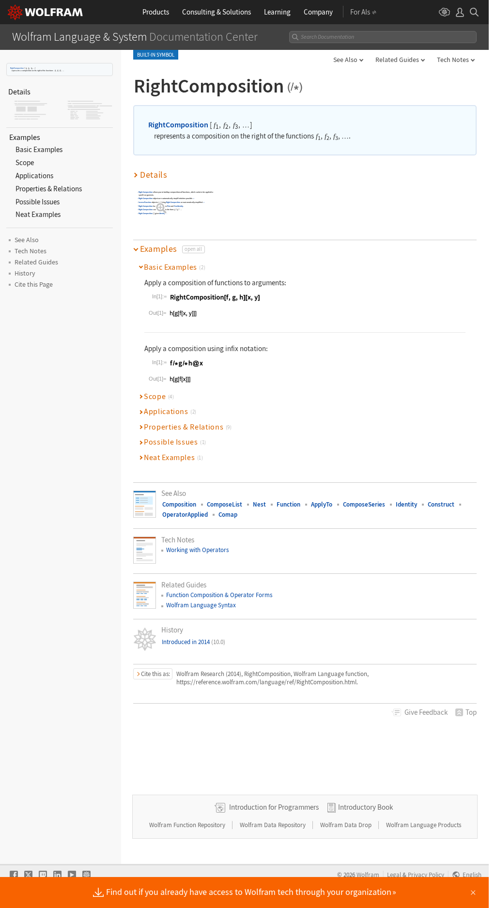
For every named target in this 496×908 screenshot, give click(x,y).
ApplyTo (321, 504)
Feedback (426, 712)
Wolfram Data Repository (273, 825)
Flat (168, 206)
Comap (227, 514)
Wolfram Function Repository (188, 825)
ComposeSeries (364, 504)
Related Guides (397, 59)
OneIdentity (178, 206)
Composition (179, 504)
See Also (345, 59)
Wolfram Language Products (423, 825)
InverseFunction (145, 202)
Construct (441, 504)
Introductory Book (365, 807)
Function (288, 504)
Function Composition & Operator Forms (219, 595)
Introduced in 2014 (193, 642)
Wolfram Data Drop (346, 825)
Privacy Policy (426, 874)
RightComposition (17, 68)
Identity (162, 214)
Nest (259, 504)
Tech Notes (453, 59)
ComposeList (224, 504)
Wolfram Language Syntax (201, 605)
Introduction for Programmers (274, 807)
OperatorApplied (185, 514)
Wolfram (367, 874)
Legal (394, 874)
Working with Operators (197, 550)
